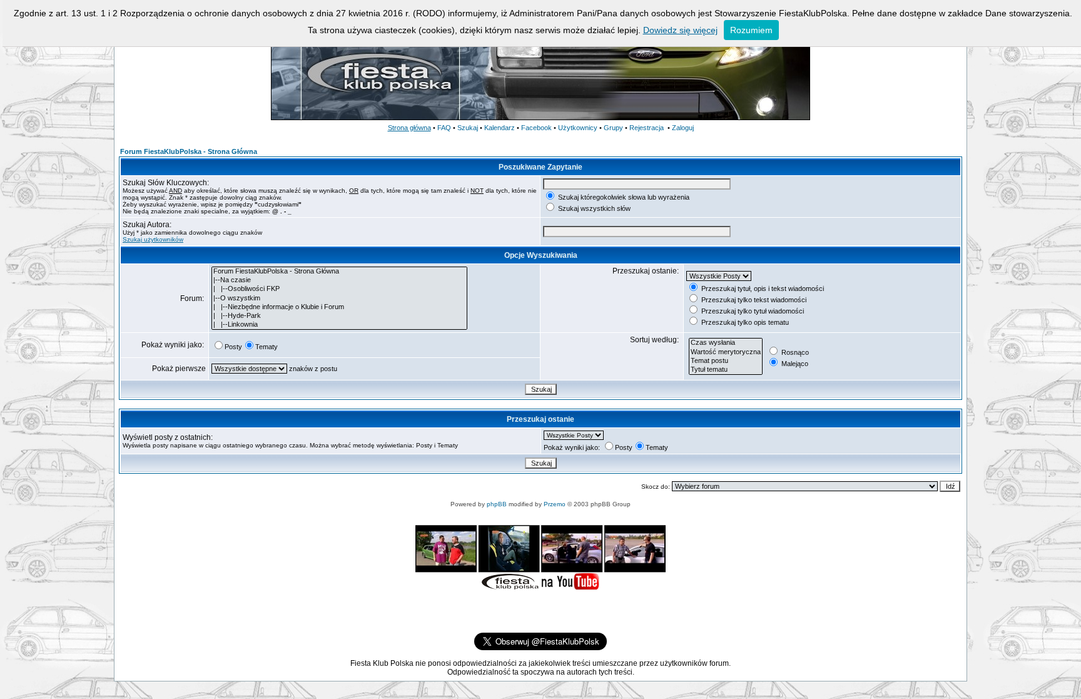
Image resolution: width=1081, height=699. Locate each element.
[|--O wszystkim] (339, 298)
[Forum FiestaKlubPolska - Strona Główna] (339, 271)
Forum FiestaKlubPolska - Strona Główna (188, 151)
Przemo (555, 504)
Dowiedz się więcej (680, 30)
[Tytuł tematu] (725, 369)
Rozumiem (751, 30)
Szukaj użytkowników (153, 239)
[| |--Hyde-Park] (339, 316)
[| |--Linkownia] (339, 324)
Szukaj (467, 127)
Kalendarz (499, 127)
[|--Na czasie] (339, 280)
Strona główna (409, 127)
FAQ (444, 127)
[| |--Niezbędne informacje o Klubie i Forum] (339, 307)
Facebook (536, 127)
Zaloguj (683, 127)
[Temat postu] (725, 361)
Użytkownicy (577, 127)
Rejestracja (646, 127)
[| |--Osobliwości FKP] (339, 289)
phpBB (497, 504)
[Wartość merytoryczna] (725, 352)
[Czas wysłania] (725, 343)
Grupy (613, 127)
